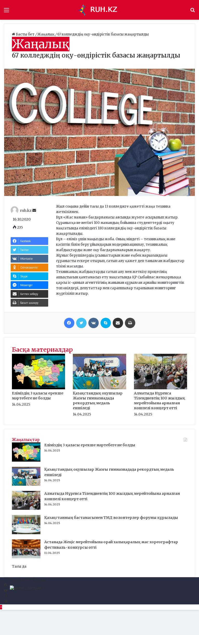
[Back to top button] (1, 607)
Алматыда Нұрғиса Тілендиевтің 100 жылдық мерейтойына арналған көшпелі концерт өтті (159, 400)
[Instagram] (5, 596)
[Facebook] (69, 323)
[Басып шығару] (130, 323)
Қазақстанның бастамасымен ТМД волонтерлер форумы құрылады (111, 517)
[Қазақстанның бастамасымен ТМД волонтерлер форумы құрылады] (26, 533)
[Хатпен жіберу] (118, 323)
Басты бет (25, 34)
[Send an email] (34, 210)
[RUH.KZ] (99, 10)
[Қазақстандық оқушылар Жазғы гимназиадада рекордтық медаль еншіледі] (99, 388)
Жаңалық (46, 34)
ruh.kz (26, 210)
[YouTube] (5, 591)
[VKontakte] (93, 323)
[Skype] (106, 323)
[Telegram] (5, 601)
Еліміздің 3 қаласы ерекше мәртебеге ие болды (37, 395)
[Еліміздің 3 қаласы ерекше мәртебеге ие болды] (38, 388)
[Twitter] (81, 323)
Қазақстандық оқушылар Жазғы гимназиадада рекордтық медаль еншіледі (98, 400)
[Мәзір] (6, 12)
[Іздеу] (192, 12)
